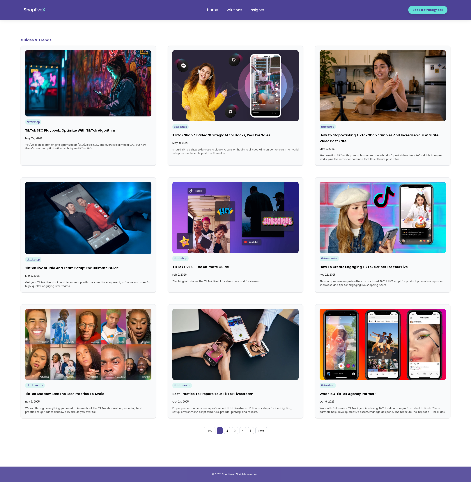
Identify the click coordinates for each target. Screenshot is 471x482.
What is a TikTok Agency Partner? (348, 393)
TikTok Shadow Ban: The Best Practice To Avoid (65, 393)
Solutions (234, 10)
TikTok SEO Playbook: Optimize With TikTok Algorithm (70, 130)
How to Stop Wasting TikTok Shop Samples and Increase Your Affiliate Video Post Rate (379, 138)
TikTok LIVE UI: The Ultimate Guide (200, 267)
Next (261, 431)
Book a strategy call (428, 10)
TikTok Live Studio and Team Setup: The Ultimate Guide (72, 268)
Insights (257, 10)
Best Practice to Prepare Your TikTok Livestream (212, 393)
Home (212, 9)
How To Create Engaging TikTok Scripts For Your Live (364, 267)
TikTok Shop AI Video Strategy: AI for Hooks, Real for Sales (221, 135)
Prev (209, 431)
